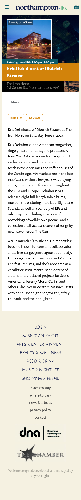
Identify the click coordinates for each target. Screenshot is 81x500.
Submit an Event (40, 335)
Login (40, 327)
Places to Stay (40, 387)
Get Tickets (34, 118)
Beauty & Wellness (40, 352)
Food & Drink (40, 361)
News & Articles (40, 402)
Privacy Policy (40, 409)
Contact (40, 417)
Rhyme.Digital (40, 476)
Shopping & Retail (40, 378)
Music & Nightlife (40, 369)
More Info (16, 118)
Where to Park (40, 395)
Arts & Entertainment (40, 344)
